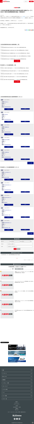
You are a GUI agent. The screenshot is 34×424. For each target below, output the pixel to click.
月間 (21, 268)
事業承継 (3, 379)
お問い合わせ (17, 409)
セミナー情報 (4, 395)
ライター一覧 (4, 398)
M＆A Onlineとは (16, 403)
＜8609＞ (24, 16)
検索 (15, 248)
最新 (13, 268)
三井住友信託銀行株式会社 (7, 119)
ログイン (26, 1)
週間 (17, 268)
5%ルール (23, 17)
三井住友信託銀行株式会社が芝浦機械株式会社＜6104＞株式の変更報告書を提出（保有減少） (15, 53)
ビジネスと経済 (4, 389)
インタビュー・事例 (5, 382)
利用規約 (17, 405)
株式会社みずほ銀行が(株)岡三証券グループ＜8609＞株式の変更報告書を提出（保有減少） (14, 67)
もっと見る (17, 61)
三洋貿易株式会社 (6, 152)
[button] (1, 258)
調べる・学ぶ (4, 376)
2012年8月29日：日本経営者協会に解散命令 (8, 254)
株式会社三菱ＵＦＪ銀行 (7, 227)
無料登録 (31, 1)
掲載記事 (17, 408)
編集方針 (17, 401)
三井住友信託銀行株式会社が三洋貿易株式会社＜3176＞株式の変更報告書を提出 (13, 58)
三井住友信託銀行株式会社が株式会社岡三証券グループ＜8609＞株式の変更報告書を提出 (14, 70)
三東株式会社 (5, 202)
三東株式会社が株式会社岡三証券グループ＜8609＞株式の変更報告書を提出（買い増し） (14, 73)
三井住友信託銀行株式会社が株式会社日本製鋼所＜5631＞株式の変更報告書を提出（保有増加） (15, 56)
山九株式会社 (6, 114)
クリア (19, 248)
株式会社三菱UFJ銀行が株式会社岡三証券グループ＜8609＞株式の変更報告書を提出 (13, 76)
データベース (4, 373)
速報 (3, 370)
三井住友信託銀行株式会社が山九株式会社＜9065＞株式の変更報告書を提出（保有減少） (14, 50)
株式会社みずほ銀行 (6, 177)
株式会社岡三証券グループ (7, 197)
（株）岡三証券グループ (7, 172)
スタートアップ (4, 386)
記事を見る (8, 121)
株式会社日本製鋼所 (7, 139)
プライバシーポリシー (17, 404)
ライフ (3, 392)
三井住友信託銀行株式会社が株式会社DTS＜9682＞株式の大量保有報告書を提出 (13, 47)
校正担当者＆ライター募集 (16, 407)
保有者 (2, 246)
